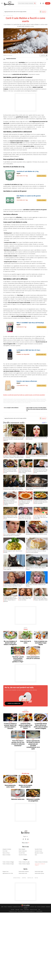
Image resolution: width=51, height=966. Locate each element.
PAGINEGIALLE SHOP (16, 906)
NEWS (33, 739)
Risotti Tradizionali (23, 851)
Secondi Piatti (22, 853)
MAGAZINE (10, 639)
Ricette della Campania (24, 871)
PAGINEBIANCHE (27, 906)
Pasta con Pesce (6, 853)
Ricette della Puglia (39, 871)
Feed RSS (36, 877)
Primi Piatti (5, 851)
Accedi (47, 3)
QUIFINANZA (43, 906)
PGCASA (22, 906)
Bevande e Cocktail (39, 853)
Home (4, 15)
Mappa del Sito (30, 877)
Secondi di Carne (38, 851)
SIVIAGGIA (39, 906)
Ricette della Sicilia (23, 873)
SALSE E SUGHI (17, 797)
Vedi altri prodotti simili (41, 354)
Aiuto (39, 909)
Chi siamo (12, 909)
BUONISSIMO (48, 906)
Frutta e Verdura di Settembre (41, 862)
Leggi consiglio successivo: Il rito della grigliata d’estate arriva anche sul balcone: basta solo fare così (36, 409)
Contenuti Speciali (16, 877)
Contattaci (24, 877)
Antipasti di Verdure (7, 849)
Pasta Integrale (22, 849)
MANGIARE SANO (18, 655)
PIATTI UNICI (25, 783)
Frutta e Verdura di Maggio (8, 862)
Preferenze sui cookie (33, 909)
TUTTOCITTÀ (32, 906)
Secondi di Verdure (23, 854)
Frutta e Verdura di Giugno (8, 863)
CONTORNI (33, 797)
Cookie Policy (26, 909)
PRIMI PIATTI (10, 783)
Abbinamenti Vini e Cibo (8, 873)
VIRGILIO (5, 906)
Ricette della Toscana (39, 873)
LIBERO (2, 906)
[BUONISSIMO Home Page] (9, 3)
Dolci (36, 854)
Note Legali (17, 909)
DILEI (36, 906)
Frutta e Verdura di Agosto (24, 863)
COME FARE (25, 639)
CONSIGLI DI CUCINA (9, 15)
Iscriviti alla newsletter (14, 703)
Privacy (21, 909)
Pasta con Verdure (6, 854)
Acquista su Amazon (41, 175)
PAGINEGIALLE (10, 906)
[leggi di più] (47, 59)
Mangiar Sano (5, 871)
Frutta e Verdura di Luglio (24, 862)
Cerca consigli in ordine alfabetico (11, 407)
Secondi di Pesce (38, 849)
